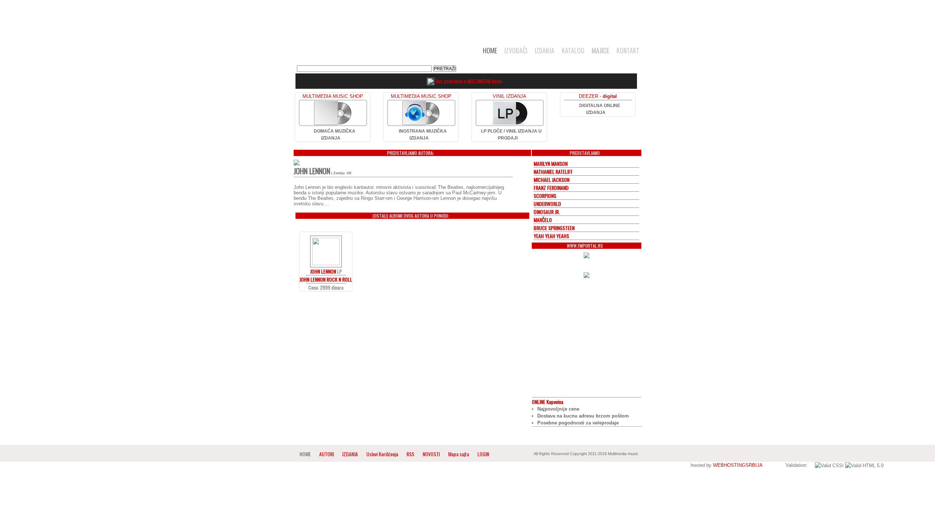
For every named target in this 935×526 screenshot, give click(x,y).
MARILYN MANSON (551, 163)
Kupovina (547, 401)
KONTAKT (628, 50)
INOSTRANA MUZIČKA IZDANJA (423, 135)
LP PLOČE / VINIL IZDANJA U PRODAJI (511, 135)
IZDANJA (544, 50)
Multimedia (368, 52)
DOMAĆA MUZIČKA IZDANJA (334, 135)
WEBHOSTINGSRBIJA (737, 465)
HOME (490, 50)
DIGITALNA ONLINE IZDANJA (599, 109)
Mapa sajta (458, 454)
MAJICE (600, 50)
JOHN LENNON (323, 271)
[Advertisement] (467, 19)
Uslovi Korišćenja (382, 454)
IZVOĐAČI (515, 50)
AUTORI (326, 454)
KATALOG (573, 50)
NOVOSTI (431, 454)
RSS (410, 454)
